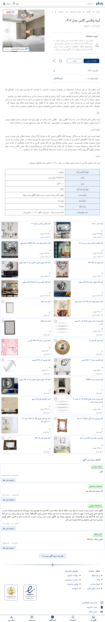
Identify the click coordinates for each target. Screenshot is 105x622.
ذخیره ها (73, 620)
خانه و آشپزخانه (75, 11)
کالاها (88, 11)
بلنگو (98, 11)
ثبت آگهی (52, 620)
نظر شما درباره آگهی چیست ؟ (52, 556)
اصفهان (86, 25)
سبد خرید (32, 620)
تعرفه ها (75, 588)
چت (74, 60)
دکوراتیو (61, 11)
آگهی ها (93, 620)
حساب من (11, 620)
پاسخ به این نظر (8, 480)
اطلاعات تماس (91, 60)
